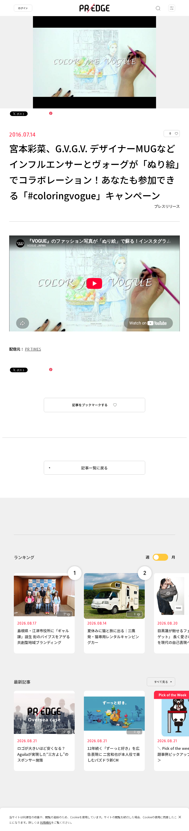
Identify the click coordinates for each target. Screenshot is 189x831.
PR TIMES (33, 349)
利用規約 (45, 822)
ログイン (23, 8)
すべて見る (161, 682)
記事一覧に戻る (94, 468)
